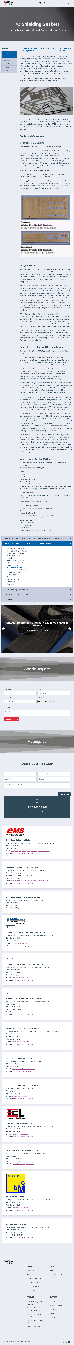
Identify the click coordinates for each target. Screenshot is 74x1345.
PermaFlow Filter (13, 579)
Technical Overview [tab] (6, 62)
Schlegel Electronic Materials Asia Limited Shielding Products (41, 30)
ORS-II (9, 558)
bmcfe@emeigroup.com (20, 1207)
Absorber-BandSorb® (15, 563)
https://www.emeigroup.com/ (23, 853)
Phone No (7, 698)
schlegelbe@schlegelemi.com (22, 1096)
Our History (31, 1290)
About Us (30, 1271)
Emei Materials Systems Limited (15, 590)
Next (69, 628)
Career (52, 1313)
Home (12, 30)
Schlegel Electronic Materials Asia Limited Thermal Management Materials (32, 538)
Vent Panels (11, 577)
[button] (68, 3)
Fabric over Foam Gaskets (16, 549)
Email (39, 689)
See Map (11, 927)
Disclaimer (53, 1317)
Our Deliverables (33, 1286)
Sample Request (56, 1305)
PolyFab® (11, 584)
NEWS (52, 1271)
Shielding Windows (14, 572)
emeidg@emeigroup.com (20, 977)
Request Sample (6, 69)
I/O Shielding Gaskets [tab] (8, 55)
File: (43, 698)
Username (7, 689)
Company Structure (34, 1278)
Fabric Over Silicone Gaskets (17, 551)
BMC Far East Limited (11, 599)
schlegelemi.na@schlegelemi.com (23, 1069)
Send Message (64, 794)
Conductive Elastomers (15, 560)
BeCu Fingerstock (13, 575)
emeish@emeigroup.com (20, 1012)
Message (7, 708)
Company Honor (56, 1274)
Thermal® (11, 582)
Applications (54, 1309)
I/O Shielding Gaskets (15, 567)
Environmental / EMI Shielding (18, 570)
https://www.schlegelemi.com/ (23, 1071)
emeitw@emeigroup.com (20, 1042)
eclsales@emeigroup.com (20, 1134)
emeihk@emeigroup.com (19, 943)
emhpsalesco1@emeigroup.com (38, 851)
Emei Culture (31, 1274)
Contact (53, 1302)
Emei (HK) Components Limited (15, 594)
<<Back (5, 48)
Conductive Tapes (13, 565)
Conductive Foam (13, 556)
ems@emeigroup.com (18, 851)
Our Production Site (34, 1282)
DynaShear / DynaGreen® (16, 553)
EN (37, 3)
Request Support (11, 719)
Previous (3, 628)
